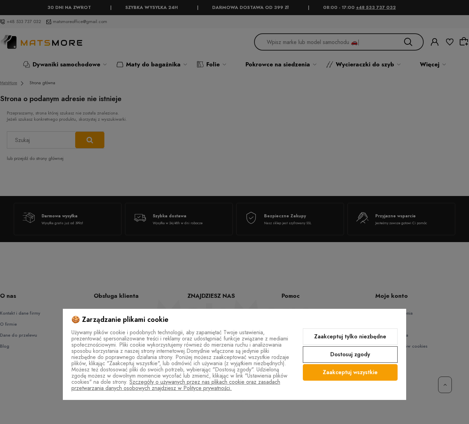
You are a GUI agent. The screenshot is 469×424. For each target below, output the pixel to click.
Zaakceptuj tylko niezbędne (350, 336)
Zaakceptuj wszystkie (350, 372)
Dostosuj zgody (350, 354)
